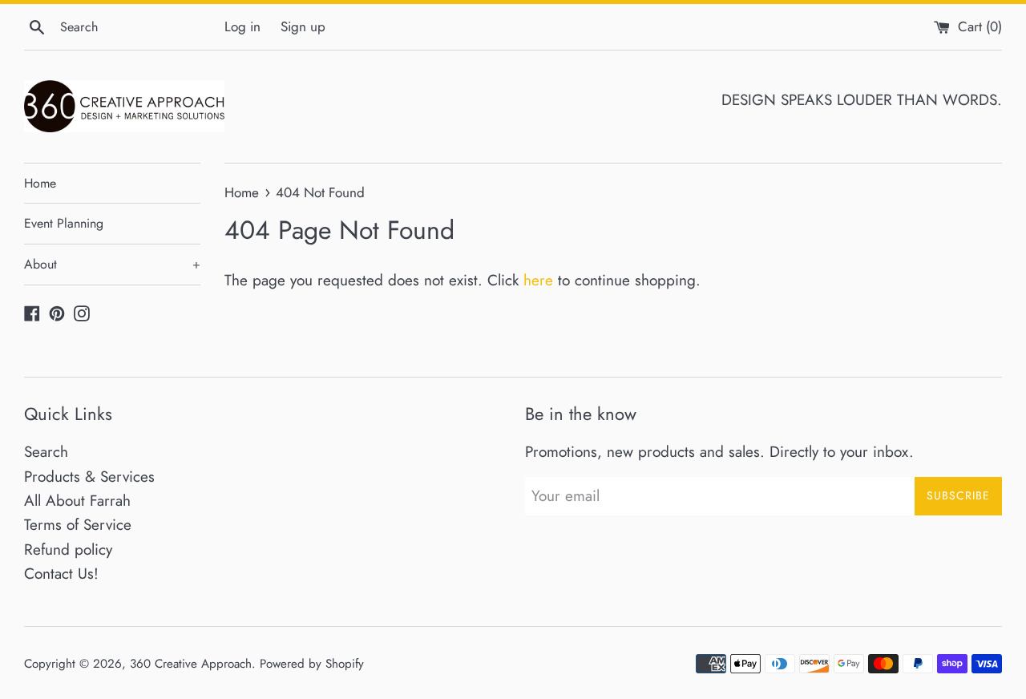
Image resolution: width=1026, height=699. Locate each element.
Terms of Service (77, 524)
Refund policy (68, 549)
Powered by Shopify (312, 664)
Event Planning (63, 223)
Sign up (303, 26)
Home (40, 183)
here (538, 280)
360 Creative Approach (191, 664)
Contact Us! (61, 573)
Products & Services (89, 476)
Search (46, 452)
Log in (242, 26)
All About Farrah (77, 500)
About (112, 264)
